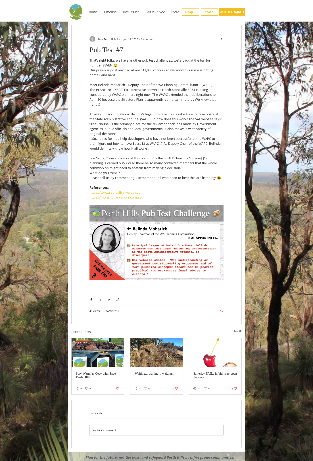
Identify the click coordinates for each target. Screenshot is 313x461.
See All (237, 331)
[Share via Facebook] (91, 299)
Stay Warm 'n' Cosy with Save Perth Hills (96, 375)
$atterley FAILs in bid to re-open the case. (215, 375)
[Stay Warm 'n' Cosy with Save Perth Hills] (98, 352)
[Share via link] (118, 299)
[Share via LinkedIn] (109, 299)
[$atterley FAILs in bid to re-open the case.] (215, 352)
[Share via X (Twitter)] (100, 299)
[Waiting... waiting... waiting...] (156, 352)
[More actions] (221, 39)
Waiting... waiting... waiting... (155, 373)
